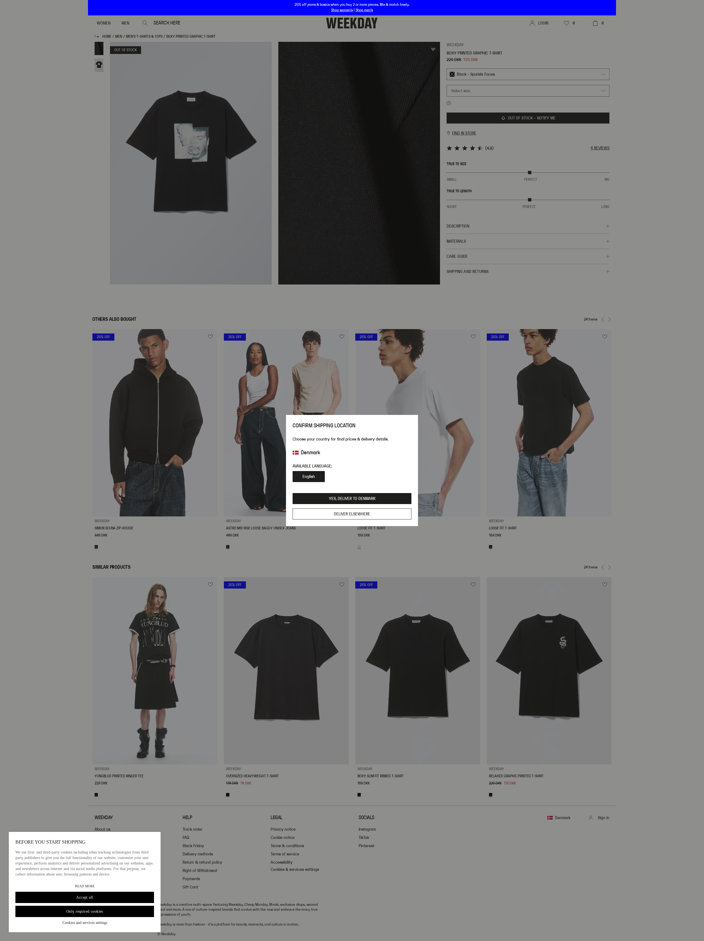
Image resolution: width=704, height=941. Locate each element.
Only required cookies (84, 911)
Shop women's (342, 10)
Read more (85, 886)
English (308, 476)
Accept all (84, 897)
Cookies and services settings (84, 923)
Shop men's (364, 10)
